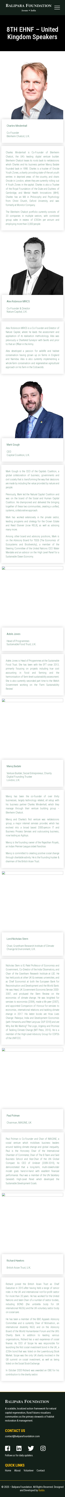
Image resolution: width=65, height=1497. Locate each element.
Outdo (41, 1490)
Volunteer (29, 1470)
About (17, 1470)
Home (8, 1470)
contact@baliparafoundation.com (22, 1436)
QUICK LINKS (15, 1465)
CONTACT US (15, 1431)
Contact (41, 1470)
